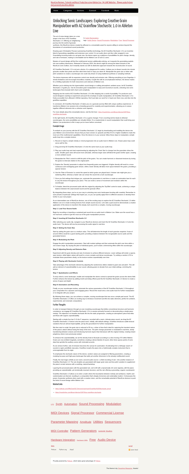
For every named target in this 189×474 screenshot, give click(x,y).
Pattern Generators (83, 430)
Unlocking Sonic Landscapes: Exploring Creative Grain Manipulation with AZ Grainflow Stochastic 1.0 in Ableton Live (92, 26)
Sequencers (113, 421)
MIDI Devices (60, 413)
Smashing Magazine (125, 468)
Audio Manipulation (92, 38)
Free (120, 40)
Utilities (98, 421)
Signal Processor (128, 40)
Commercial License (110, 413)
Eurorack (92, 10)
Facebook (105, 10)
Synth (59, 404)
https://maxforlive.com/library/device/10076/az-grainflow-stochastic (78, 392)
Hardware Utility (82, 440)
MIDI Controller (59, 430)
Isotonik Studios (105, 431)
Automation (70, 404)
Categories (67, 10)
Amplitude (85, 421)
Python (97, 461)
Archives (80, 10)
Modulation (114, 40)
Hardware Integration (63, 439)
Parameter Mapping (64, 421)
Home (55, 10)
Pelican (53, 449)
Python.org (63, 449)
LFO (52, 404)
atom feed (134, 450)
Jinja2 (72, 449)
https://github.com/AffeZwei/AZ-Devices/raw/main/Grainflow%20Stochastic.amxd (83, 388)
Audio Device (91, 40)
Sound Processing (103, 40)
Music (116, 10)
